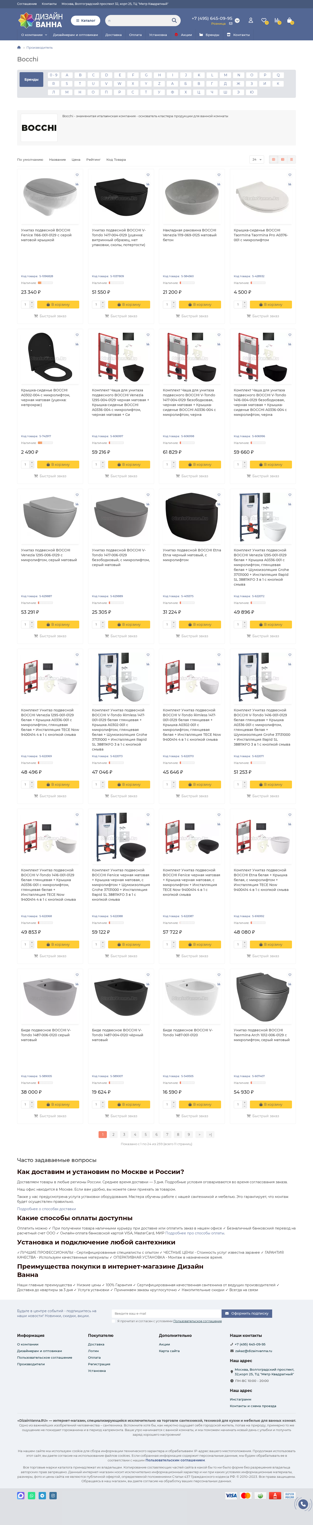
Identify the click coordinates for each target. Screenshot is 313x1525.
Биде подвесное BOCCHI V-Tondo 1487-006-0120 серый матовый (46, 1035)
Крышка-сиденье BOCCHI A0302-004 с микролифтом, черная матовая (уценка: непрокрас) (45, 397)
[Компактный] (291, 159)
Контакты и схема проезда (253, 1406)
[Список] (282, 159)
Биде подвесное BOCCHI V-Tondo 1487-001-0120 (188, 1032)
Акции (186, 35)
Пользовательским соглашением (175, 1460)
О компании (32, 35)
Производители (31, 1364)
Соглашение (27, 4)
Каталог (88, 21)
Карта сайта (169, 1351)
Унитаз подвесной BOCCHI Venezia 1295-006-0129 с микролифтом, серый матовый (49, 555)
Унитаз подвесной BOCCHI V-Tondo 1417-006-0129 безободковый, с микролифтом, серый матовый (121, 557)
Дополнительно (175, 1335)
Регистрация (99, 1364)
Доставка (113, 35)
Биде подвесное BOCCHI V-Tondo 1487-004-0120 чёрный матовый (117, 1035)
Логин (93, 1351)
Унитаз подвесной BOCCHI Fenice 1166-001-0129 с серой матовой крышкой (46, 235)
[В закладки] (77, 174)
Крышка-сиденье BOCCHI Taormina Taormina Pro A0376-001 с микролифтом (261, 235)
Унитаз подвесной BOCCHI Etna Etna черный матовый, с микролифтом (192, 555)
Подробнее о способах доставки (46, 1209)
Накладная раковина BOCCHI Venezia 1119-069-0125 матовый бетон (190, 235)
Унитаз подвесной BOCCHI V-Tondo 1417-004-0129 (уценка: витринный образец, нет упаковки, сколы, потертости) (119, 237)
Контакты (49, 4)
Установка (158, 35)
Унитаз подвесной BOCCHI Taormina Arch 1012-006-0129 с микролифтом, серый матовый (262, 1035)
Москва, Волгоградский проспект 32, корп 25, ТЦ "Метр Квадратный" (115, 4)
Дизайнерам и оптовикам (75, 35)
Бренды (212, 35)
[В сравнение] (77, 184)
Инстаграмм (240, 1399)
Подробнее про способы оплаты (194, 1233)
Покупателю (100, 1335)
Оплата (135, 35)
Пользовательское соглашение (44, 1357)
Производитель (39, 47)
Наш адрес (241, 1390)
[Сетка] (273, 159)
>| (210, 1134)
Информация (31, 1335)
